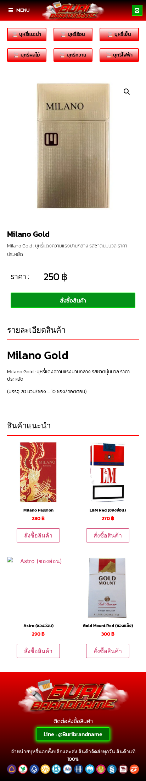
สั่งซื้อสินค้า (38, 535)
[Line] (137, 10)
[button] (126, 91)
